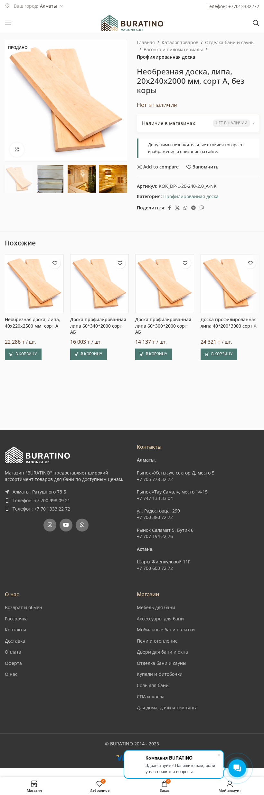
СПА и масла (151, 697)
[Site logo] (132, 22)
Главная (146, 42)
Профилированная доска (166, 57)
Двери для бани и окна (162, 652)
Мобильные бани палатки (166, 630)
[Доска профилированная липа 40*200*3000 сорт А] (230, 283)
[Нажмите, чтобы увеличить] (17, 149)
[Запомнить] (55, 263)
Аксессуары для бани (160, 619)
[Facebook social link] (169, 208)
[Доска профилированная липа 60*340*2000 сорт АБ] (99, 283)
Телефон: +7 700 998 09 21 (41, 500)
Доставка (15, 641)
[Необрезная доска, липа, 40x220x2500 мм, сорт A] (34, 283)
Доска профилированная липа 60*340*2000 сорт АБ (98, 325)
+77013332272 (243, 6)
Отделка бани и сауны (230, 42)
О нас (11, 674)
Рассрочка (16, 619)
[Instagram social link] (49, 525)
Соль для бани (153, 685)
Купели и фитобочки (160, 674)
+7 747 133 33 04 (155, 498)
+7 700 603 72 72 (155, 568)
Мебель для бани (156, 607)
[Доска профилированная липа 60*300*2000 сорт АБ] (164, 283)
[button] (23, 354)
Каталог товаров (180, 42)
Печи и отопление (157, 641)
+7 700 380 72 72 (155, 517)
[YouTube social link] (66, 525)
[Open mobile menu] (8, 22)
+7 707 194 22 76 (155, 536)
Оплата (13, 652)
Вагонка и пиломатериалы (173, 49)
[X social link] (177, 208)
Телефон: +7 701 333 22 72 (41, 509)
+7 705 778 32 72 (155, 479)
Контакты (15, 630)
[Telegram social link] (193, 208)
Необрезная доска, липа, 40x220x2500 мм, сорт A (32, 322)
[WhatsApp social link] (185, 208)
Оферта (13, 663)
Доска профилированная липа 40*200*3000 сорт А (229, 322)
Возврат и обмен (23, 607)
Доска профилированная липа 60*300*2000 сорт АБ (163, 325)
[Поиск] (256, 22)
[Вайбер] (202, 208)
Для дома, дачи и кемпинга (167, 707)
